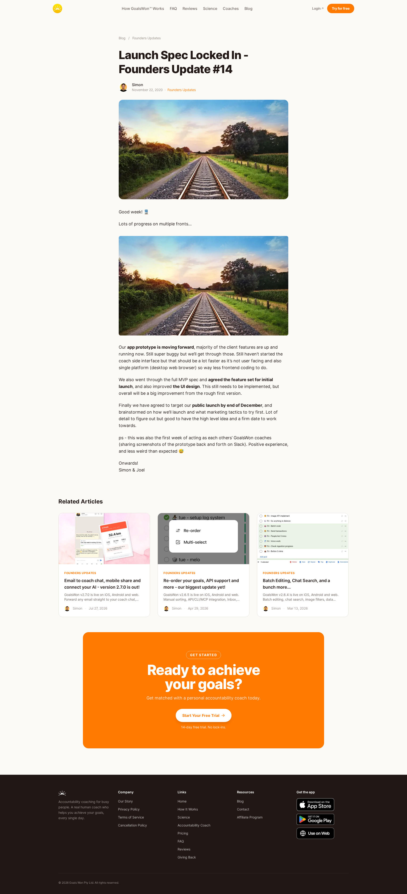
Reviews (190, 8)
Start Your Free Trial (200, 715)
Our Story (125, 801)
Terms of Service (131, 817)
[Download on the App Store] (323, 804)
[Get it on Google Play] (323, 819)
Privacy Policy (129, 809)
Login (316, 8)
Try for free (341, 8)
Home (182, 801)
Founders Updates (146, 38)
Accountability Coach (194, 825)
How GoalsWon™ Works (143, 8)
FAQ (173, 8)
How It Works (188, 809)
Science (210, 8)
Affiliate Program (250, 817)
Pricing (183, 833)
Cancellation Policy (132, 825)
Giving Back (187, 857)
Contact (243, 809)
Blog (248, 8)
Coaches (231, 8)
